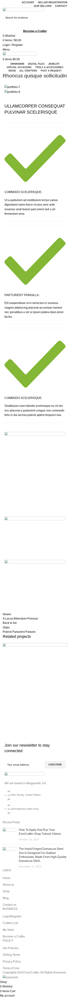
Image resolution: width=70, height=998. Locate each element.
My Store (8, 929)
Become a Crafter (14, 936)
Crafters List (10, 923)
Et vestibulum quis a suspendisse (33, 727)
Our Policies (10, 948)
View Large (7, 712)
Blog (6, 898)
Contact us (9, 904)
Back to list (10, 622)
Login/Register (12, 916)
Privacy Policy (12, 961)
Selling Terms (11, 954)
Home (6, 878)
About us (8, 884)
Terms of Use (11, 968)
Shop (6, 891)
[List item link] (35, 803)
